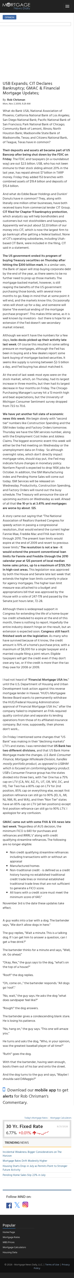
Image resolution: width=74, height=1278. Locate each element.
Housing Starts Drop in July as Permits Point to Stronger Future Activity (35, 1168)
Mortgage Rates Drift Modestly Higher (25, 1161)
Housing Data (10, 1252)
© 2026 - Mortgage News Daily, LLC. (23, 1264)
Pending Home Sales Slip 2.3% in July (24, 1175)
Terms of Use (52, 1264)
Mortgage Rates (11, 1237)
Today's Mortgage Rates (36, 1118)
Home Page (9, 1232)
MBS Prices (9, 1242)
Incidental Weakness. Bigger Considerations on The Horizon (32, 1154)
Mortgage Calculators (60, 1118)
